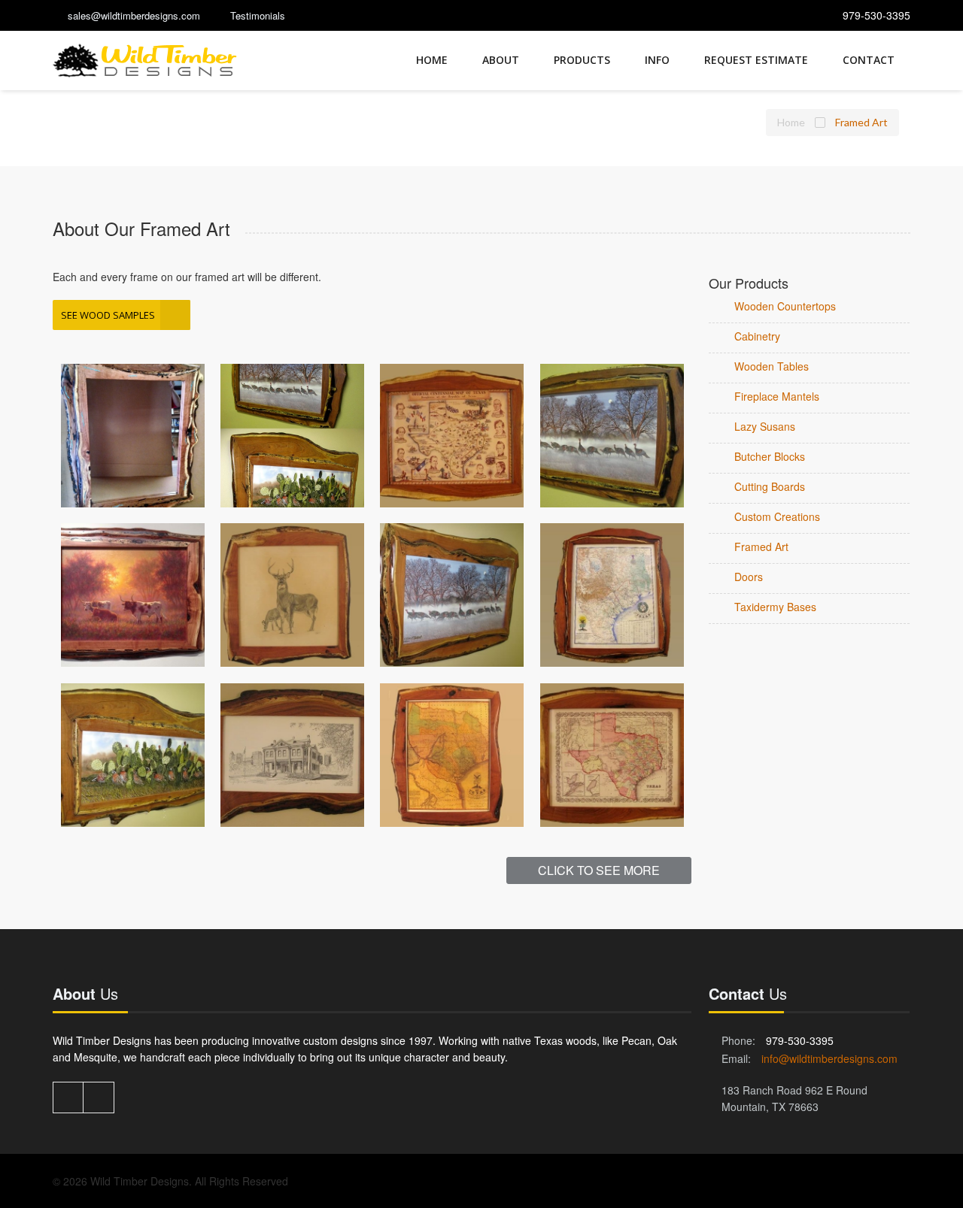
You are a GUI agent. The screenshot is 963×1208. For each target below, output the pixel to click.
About (500, 60)
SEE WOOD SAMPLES (108, 315)
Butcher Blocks (769, 456)
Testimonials (257, 15)
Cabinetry (757, 336)
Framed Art (761, 546)
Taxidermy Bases (775, 606)
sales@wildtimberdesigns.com (134, 15)
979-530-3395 (876, 15)
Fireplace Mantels (776, 396)
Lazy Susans (764, 426)
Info (657, 60)
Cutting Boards (769, 486)
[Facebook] (68, 1097)
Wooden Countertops (785, 305)
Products (582, 60)
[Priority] (145, 60)
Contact (869, 60)
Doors (748, 576)
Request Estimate (756, 60)
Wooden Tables (771, 366)
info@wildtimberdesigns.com (829, 1058)
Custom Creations (777, 516)
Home (432, 60)
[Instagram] (99, 1097)
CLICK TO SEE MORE (599, 870)
